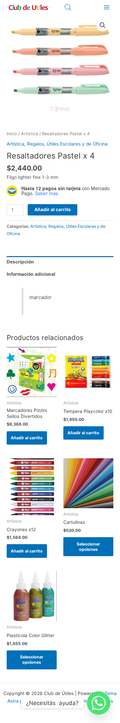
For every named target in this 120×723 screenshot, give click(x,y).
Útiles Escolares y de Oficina (77, 144)
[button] (103, 25)
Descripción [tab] (20, 261)
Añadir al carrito (52, 209)
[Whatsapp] (98, 703)
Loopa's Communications (86, 701)
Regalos (35, 144)
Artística (29, 133)
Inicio (12, 133)
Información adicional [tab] (31, 274)
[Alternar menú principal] (106, 7)
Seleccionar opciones (88, 547)
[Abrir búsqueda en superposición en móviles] (68, 7)
